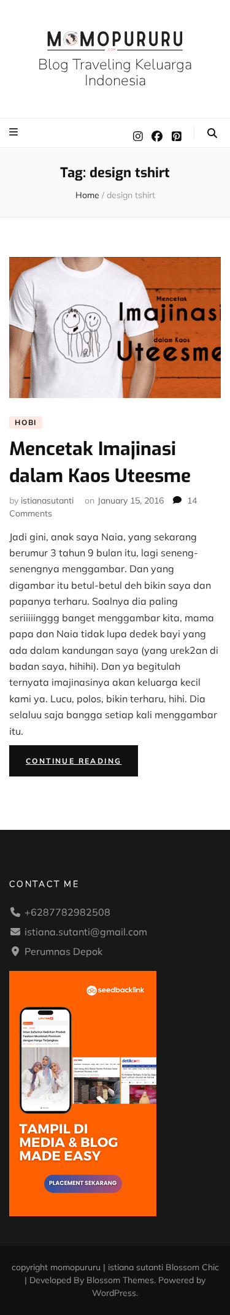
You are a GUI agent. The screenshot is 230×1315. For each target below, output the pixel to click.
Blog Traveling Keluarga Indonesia (115, 72)
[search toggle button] (212, 133)
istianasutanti (47, 500)
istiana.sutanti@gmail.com (86, 932)
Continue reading (82, 763)
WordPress (114, 1292)
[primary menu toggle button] (15, 132)
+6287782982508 (67, 912)
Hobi (26, 422)
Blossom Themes (120, 1280)
